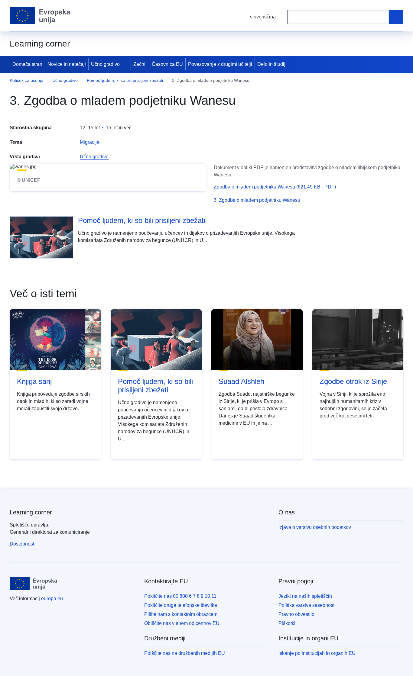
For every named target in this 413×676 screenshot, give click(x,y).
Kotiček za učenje (26, 80)
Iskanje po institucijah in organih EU (317, 653)
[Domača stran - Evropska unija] (40, 15)
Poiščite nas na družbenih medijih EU (184, 653)
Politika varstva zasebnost (306, 605)
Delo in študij (271, 64)
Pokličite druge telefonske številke (180, 605)
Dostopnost (22, 543)
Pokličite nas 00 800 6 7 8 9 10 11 (180, 596)
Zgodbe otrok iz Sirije (353, 381)
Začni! (140, 64)
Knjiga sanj (34, 381)
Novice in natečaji (66, 64)
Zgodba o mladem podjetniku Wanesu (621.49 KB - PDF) (275, 186)
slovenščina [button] (263, 16)
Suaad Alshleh (241, 381)
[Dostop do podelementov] (126, 64)
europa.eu (52, 598)
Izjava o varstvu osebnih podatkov (314, 527)
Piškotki (286, 623)
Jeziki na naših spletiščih (305, 596)
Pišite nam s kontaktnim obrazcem (180, 614)
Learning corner (31, 512)
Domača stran (27, 64)
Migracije (89, 142)
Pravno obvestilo (296, 614)
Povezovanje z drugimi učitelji (220, 64)
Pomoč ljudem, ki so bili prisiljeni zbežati (125, 80)
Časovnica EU (167, 64)
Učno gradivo (105, 64)
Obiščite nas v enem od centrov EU (182, 623)
